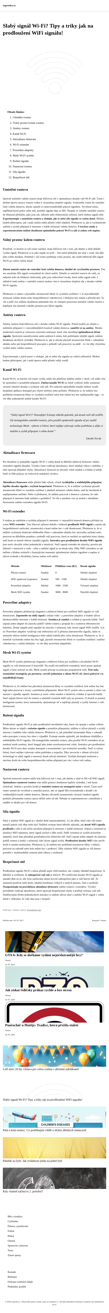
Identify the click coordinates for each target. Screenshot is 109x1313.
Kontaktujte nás (34, 910)
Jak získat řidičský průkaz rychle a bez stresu (38, 990)
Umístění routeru (22, 117)
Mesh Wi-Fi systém (23, 155)
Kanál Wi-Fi (19, 133)
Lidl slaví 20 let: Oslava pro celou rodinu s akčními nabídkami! (41, 1069)
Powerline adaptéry (23, 150)
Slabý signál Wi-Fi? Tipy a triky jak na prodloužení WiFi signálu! (42, 1099)
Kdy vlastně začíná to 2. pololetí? (23, 1191)
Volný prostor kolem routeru (28, 122)
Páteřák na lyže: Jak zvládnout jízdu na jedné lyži (32, 1160)
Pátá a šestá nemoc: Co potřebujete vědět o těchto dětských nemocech (44, 1130)
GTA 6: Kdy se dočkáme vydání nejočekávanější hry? (44, 955)
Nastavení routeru (22, 166)
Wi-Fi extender (21, 144)
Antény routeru (21, 128)
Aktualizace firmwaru (24, 139)
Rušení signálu (21, 161)
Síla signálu (19, 171)
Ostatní (103, 921)
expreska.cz (9, 5)
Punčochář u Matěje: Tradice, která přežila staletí (41, 1025)
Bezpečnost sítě (21, 177)
